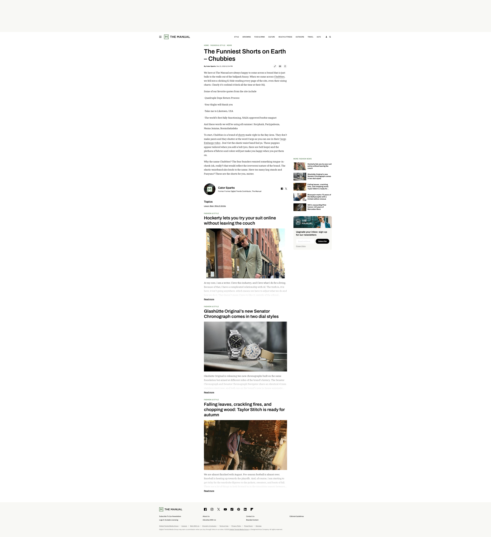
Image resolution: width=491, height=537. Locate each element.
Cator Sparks (211, 66)
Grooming (246, 37)
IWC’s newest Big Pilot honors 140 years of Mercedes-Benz (317, 207)
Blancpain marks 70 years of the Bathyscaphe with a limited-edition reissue (319, 196)
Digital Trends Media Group (168, 526)
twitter (286, 189)
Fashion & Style (211, 213)
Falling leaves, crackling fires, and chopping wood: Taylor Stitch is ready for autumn (318, 187)
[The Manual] (177, 37)
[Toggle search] (330, 37)
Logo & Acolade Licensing (168, 520)
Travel (310, 37)
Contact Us (250, 516)
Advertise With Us (209, 520)
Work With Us (194, 526)
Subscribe (322, 241)
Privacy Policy (301, 246)
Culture (271, 37)
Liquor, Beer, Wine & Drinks (215, 206)
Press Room (248, 526)
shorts (241, 134)
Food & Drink (259, 37)
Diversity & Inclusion (209, 526)
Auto (319, 37)
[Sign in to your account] (326, 37)
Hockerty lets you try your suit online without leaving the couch (320, 166)
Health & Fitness (285, 37)
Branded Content (252, 520)
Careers (184, 526)
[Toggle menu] (160, 37)
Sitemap (258, 526)
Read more (209, 299)
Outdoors (300, 37)
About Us (206, 516)
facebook (282, 189)
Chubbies (279, 76)
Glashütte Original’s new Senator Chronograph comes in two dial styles (319, 176)
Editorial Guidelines (297, 516)
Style (236, 37)
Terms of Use (223, 526)
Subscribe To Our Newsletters (170, 516)
